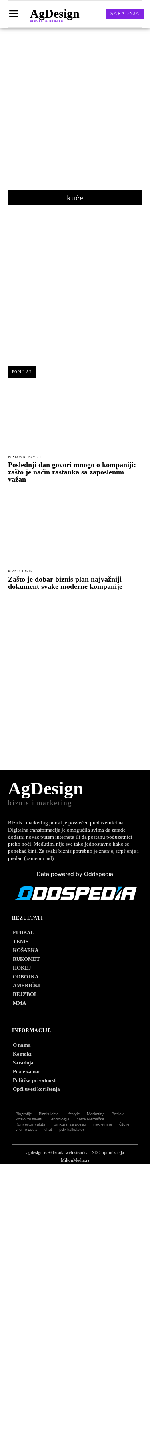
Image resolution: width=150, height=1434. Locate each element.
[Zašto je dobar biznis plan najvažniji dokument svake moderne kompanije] (75, 533)
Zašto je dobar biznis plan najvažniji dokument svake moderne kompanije (65, 582)
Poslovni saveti (25, 457)
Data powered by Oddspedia (75, 873)
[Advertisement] (75, 113)
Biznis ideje (20, 571)
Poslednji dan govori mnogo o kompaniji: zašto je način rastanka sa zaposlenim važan (72, 472)
